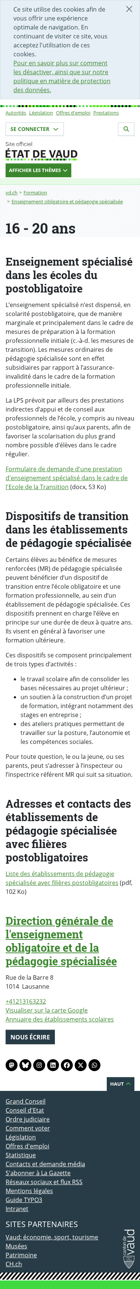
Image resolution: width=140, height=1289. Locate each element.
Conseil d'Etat (25, 1110)
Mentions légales (29, 1191)
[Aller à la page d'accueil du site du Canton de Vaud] (70, 151)
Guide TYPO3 (24, 1200)
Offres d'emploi (73, 112)
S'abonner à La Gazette (38, 1173)
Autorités (16, 112)
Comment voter (28, 1128)
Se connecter (30, 128)
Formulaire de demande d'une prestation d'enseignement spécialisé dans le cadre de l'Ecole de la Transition (67, 478)
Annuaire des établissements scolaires (60, 1019)
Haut (117, 1083)
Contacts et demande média (45, 1164)
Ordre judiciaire (28, 1119)
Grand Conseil (26, 1101)
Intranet (17, 1209)
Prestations (106, 112)
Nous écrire (30, 1037)
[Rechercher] (126, 129)
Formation (35, 192)
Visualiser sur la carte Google (47, 1010)
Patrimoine (21, 1255)
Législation (41, 112)
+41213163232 (26, 1001)
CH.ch (14, 1264)
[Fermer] (129, 9)
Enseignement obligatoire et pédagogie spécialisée (67, 201)
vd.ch (12, 192)
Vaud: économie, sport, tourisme (52, 1237)
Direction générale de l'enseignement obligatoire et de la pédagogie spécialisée (61, 941)
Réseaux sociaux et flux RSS (44, 1182)
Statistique (21, 1155)
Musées (16, 1246)
